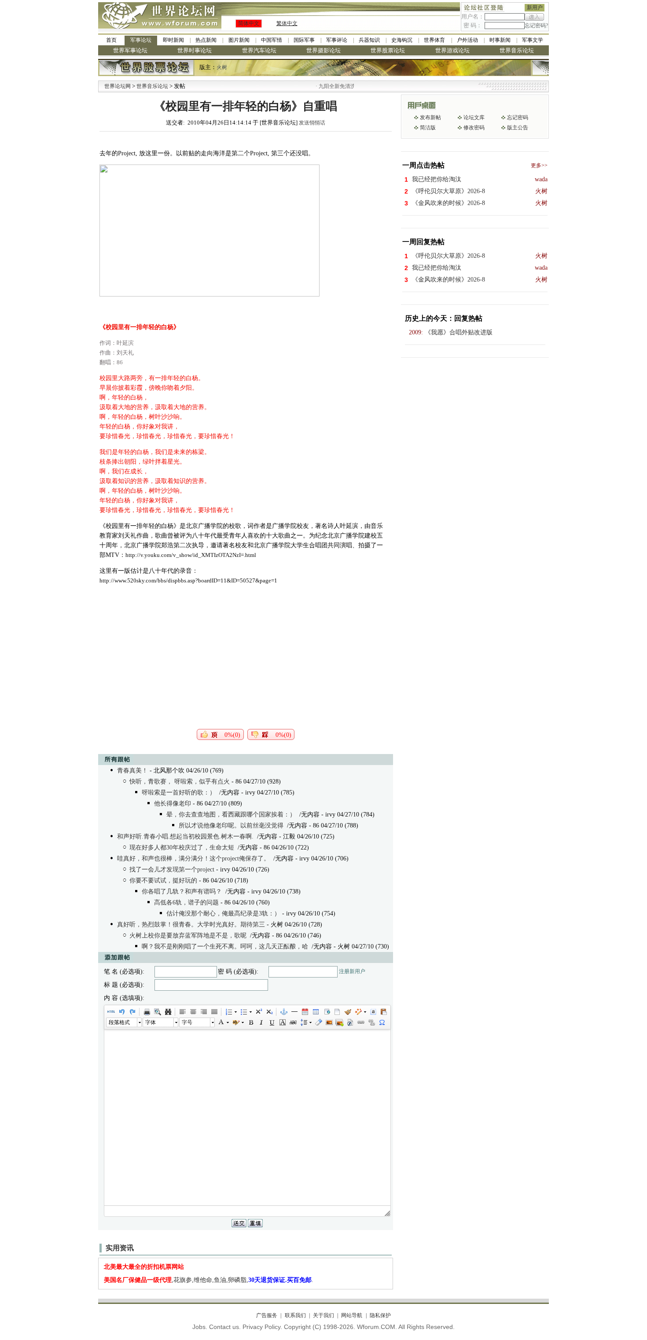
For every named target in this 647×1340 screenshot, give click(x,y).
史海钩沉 (401, 40)
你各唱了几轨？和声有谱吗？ (182, 891)
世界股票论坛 (388, 50)
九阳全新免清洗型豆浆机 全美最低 (343, 86)
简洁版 (428, 127)
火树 (222, 67)
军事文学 (532, 40)
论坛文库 (474, 117)
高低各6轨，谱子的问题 (186, 902)
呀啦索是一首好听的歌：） (179, 792)
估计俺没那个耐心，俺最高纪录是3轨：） (223, 913)
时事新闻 (500, 40)
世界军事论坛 (130, 50)
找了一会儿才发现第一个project (171, 869)
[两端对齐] (214, 1011)
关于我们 (323, 1315)
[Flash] (350, 1022)
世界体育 (434, 40)
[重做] (132, 1011)
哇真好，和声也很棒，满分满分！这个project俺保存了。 (193, 858)
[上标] (258, 1011)
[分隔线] (294, 1011)
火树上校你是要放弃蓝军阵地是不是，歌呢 (187, 935)
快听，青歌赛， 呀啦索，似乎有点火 (179, 781)
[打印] (146, 1011)
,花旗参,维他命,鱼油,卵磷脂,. (208, 1280)
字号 (187, 1022)
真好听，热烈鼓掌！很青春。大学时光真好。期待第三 (191, 924)
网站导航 (351, 1315)
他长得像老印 (172, 803)
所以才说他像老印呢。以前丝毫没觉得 (231, 825)
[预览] (157, 1011)
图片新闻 (239, 40)
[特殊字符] (381, 1022)
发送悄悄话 (312, 123)
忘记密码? (536, 25)
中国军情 (271, 40)
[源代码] (111, 1011)
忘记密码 (517, 117)
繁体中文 (287, 23)
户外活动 (467, 40)
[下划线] (271, 1022)
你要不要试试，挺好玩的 (163, 880)
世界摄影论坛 (323, 50)
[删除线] (292, 1022)
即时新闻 (173, 40)
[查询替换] (167, 1011)
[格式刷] (347, 1011)
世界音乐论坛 (517, 50)
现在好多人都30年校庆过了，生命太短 (181, 847)
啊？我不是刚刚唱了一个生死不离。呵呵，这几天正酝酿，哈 (225, 946)
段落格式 (119, 1022)
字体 (150, 1022)
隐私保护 (380, 1315)
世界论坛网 (117, 86)
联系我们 (295, 1315)
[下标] (269, 1011)
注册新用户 (352, 971)
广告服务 (266, 1315)
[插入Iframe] (326, 1011)
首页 (111, 40)
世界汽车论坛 (259, 50)
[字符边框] (282, 1022)
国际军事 (304, 40)
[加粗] (250, 1022)
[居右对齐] (203, 1011)
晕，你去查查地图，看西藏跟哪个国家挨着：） (231, 814)
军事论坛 (140, 40)
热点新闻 (206, 40)
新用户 (535, 7)
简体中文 (248, 23)
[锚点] (283, 1011)
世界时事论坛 (194, 50)
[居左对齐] (182, 1011)
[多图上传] (339, 1022)
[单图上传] (328, 1022)
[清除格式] (318, 1022)
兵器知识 (369, 40)
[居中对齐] (192, 1011)
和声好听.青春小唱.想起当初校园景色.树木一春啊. (185, 836)
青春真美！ (132, 770)
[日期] (304, 1011)
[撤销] (121, 1011)
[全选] (372, 1011)
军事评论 (336, 40)
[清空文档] (336, 1011)
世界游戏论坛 (452, 50)
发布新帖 (430, 117)
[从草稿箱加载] (383, 1011)
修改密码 (474, 127)
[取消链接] (371, 1022)
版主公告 (517, 127)
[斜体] (261, 1022)
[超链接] (360, 1022)
